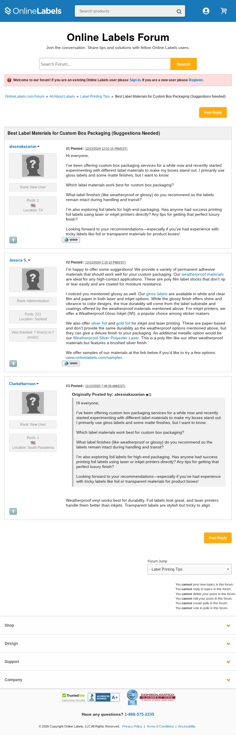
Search (183, 64)
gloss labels (157, 293)
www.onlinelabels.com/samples (94, 357)
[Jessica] (33, 279)
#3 (68, 386)
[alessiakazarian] (33, 165)
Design (11, 643)
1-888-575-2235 (139, 714)
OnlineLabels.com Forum (24, 96)
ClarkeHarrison (22, 384)
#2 (68, 262)
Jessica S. (18, 260)
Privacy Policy (132, 726)
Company (13, 679)
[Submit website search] (179, 11)
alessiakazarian (23, 146)
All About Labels (62, 96)
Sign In (135, 80)
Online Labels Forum (118, 36)
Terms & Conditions (160, 726)
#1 (68, 148)
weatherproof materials (203, 274)
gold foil (123, 323)
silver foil (99, 323)
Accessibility (186, 726)
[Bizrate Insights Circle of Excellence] (135, 690)
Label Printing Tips (95, 96)
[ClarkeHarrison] (33, 403)
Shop (9, 625)
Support (12, 661)
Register (196, 80)
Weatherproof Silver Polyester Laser (106, 338)
